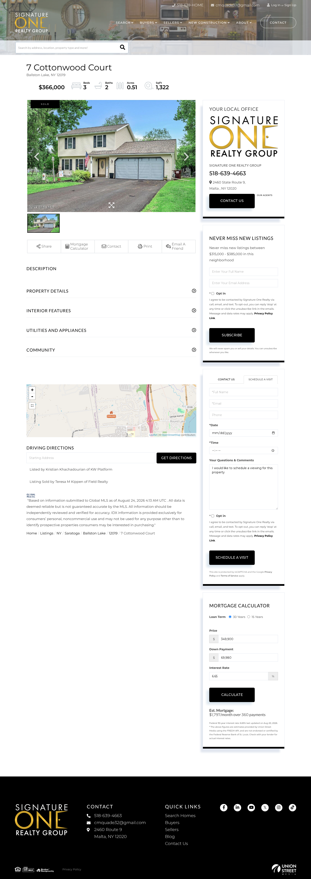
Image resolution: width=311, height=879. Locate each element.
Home (31, 533)
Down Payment (221, 649)
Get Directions (176, 458)
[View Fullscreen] (32, 406)
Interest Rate (219, 668)
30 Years (239, 617)
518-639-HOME (190, 5)
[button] (122, 47)
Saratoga (72, 533)
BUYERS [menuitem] (147, 23)
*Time (213, 443)
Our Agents (264, 195)
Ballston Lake (94, 533)
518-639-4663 (227, 173)
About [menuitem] (242, 23)
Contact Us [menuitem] (176, 843)
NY (58, 533)
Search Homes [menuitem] (180, 815)
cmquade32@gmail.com (237, 5)
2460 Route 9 (110, 833)
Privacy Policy (71, 869)
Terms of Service (229, 575)
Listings (46, 533)
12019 (113, 533)
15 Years (257, 617)
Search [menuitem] (123, 23)
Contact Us (232, 201)
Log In (275, 5)
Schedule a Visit (261, 379)
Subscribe (232, 335)
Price (213, 631)
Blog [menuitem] (170, 836)
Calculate (232, 695)
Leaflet (153, 434)
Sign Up (290, 5)
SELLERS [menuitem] (171, 23)
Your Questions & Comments (231, 460)
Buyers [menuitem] (172, 822)
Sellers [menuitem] (172, 829)
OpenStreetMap (171, 434)
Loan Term (217, 617)
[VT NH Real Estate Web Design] (284, 869)
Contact (278, 23)
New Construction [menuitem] (208, 23)
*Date (213, 425)
